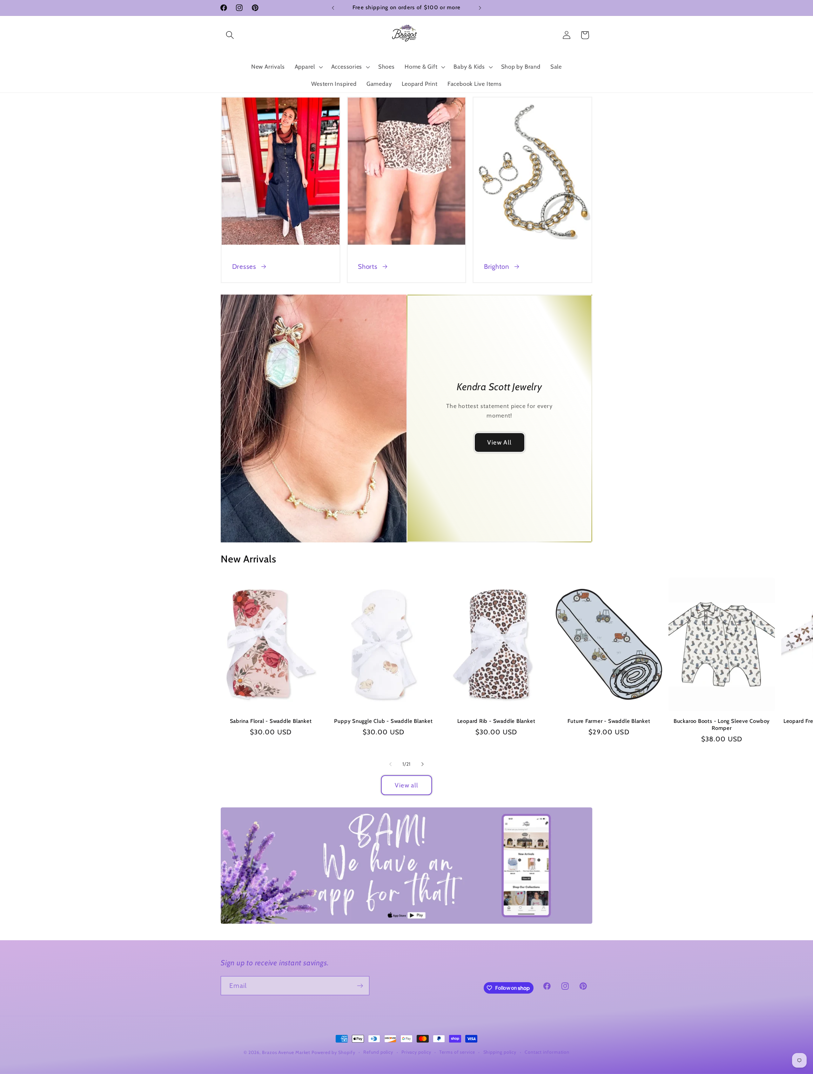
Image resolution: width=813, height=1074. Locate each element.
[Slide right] (423, 764)
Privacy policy (416, 1052)
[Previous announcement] (333, 8)
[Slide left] (390, 764)
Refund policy (378, 1052)
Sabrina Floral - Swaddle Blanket (271, 721)
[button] (230, 35)
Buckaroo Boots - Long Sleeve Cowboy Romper (722, 724)
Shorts (368, 266)
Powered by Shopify (333, 1052)
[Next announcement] (480, 8)
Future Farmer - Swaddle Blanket (609, 721)
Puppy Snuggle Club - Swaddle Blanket (383, 721)
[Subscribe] (360, 986)
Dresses (244, 266)
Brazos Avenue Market (287, 1052)
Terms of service (457, 1052)
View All (499, 442)
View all (406, 785)
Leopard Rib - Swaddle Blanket (496, 721)
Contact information (547, 1052)
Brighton (496, 266)
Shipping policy (500, 1052)
